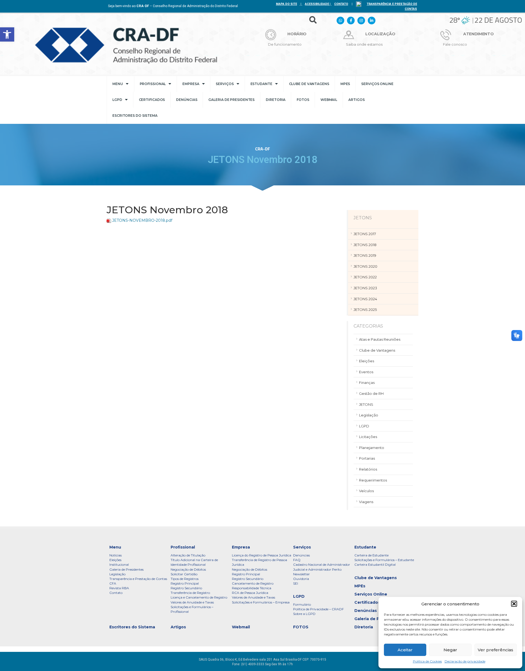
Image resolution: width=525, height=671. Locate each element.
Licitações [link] (368, 436)
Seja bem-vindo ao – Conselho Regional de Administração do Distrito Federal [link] (173, 6)
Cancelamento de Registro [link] (252, 583)
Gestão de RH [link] (371, 393)
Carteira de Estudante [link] (371, 555)
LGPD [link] (117, 100)
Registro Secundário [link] (186, 588)
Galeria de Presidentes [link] (231, 100)
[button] (514, 603)
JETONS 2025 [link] (365, 309)
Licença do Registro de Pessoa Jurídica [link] (261, 555)
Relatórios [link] (368, 469)
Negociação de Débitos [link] (188, 569)
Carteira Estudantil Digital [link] (375, 564)
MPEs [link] (345, 84)
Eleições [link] (366, 361)
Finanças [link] (367, 382)
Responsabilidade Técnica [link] (251, 588)
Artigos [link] (356, 100)
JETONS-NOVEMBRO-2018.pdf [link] (142, 220)
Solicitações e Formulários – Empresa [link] (261, 602)
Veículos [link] (366, 491)
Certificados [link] (152, 100)
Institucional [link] (119, 564)
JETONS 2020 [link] (365, 266)
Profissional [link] (153, 84)
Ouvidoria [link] (301, 579)
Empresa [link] (190, 84)
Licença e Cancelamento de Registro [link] (199, 597)
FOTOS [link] (303, 100)
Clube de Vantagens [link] (309, 84)
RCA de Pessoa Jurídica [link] (250, 593)
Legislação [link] (368, 415)
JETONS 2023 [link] (365, 288)
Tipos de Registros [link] (185, 579)
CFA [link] (112, 583)
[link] (7, 34)
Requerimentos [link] (373, 480)
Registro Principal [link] (185, 583)
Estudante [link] (261, 84)
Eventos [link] (366, 372)
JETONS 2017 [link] (365, 234)
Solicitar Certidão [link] (184, 574)
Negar (450, 649)
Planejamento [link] (371, 447)
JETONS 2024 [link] (365, 299)
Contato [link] (115, 593)
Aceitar (405, 649)
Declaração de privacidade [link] (465, 661)
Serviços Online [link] (377, 84)
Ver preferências (495, 649)
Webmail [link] (328, 100)
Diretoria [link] (275, 100)
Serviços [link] (225, 84)
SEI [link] (295, 583)
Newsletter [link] (301, 574)
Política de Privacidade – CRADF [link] (318, 609)
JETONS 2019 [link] (365, 255)
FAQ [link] (297, 560)
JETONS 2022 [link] (365, 277)
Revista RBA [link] (119, 588)
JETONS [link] (366, 404)
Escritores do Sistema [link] (135, 115)
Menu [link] (117, 84)
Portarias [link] (367, 458)
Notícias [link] (115, 555)
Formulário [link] (302, 604)
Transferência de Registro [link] (190, 593)
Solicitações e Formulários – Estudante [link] (384, 560)
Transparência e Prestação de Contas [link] (138, 579)
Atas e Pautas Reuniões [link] (379, 339)
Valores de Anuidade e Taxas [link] (192, 602)
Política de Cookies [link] (427, 661)
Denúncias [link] (186, 100)
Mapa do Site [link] (286, 4)
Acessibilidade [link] (317, 4)
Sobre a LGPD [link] (304, 614)
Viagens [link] (366, 502)
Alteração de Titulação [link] (188, 555)
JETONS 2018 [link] (365, 245)
